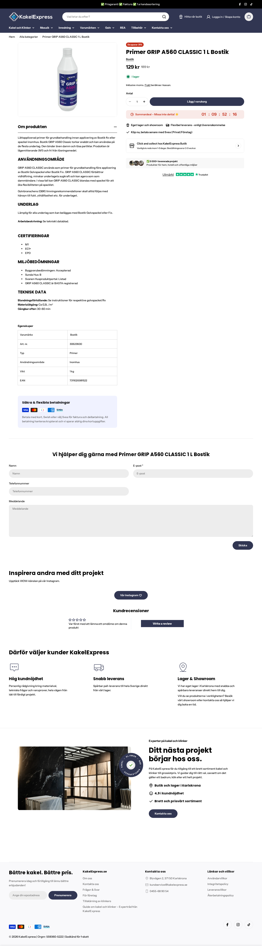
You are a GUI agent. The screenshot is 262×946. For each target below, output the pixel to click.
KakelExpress (27, 936)
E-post (138, 465)
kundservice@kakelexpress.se (168, 884)
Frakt (147, 85)
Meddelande (17, 501)
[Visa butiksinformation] (238, 146)
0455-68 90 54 (159, 891)
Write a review (162, 623)
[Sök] (164, 17)
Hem (12, 36)
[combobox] (115, 16)
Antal (129, 93)
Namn (12, 465)
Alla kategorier (28, 36)
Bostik (130, 59)
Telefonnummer (19, 483)
